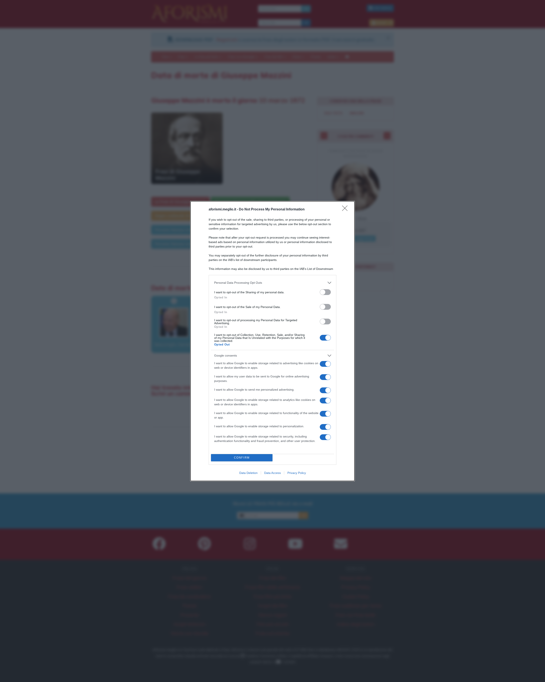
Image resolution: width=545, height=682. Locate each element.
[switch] (325, 292)
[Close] (346, 210)
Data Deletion (248, 473)
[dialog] (272, 341)
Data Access (272, 473)
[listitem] (272, 283)
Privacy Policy (296, 473)
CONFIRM (242, 457)
